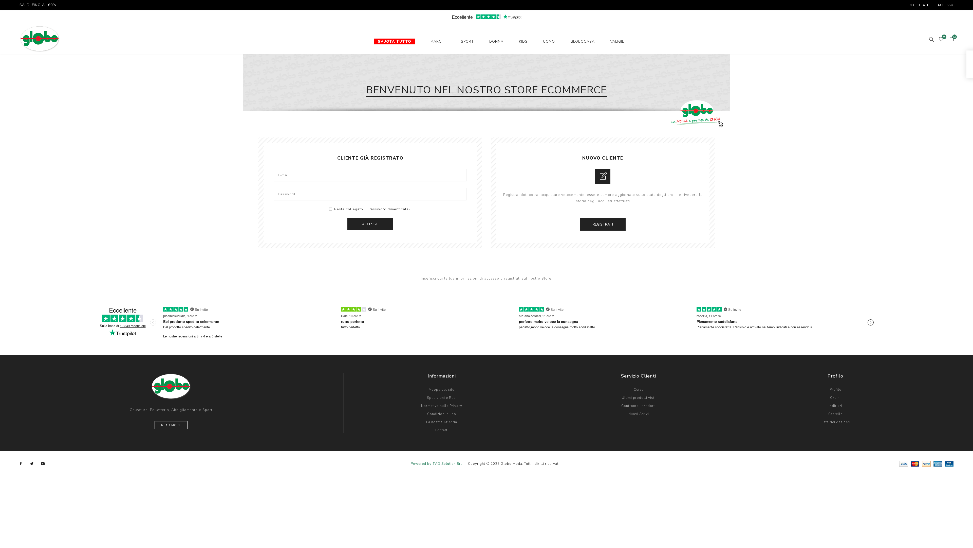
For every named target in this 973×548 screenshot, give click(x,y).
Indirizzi (835, 406)
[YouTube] (43, 464)
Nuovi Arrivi (638, 414)
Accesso (945, 5)
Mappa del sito (442, 389)
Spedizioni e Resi (442, 398)
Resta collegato (348, 209)
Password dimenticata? (389, 209)
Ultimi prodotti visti (639, 398)
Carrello (835, 414)
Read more (171, 425)
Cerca (639, 389)
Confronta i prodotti (638, 406)
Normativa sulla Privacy (441, 406)
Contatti (441, 430)
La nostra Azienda (441, 422)
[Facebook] (21, 464)
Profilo (835, 389)
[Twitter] (32, 464)
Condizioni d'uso (441, 414)
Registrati (918, 5)
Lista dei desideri (835, 422)
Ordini (835, 398)
